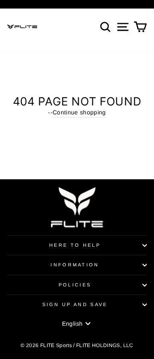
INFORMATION (74, 264)
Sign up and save (75, 304)
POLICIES (75, 284)
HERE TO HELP (75, 245)
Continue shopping (79, 112)
